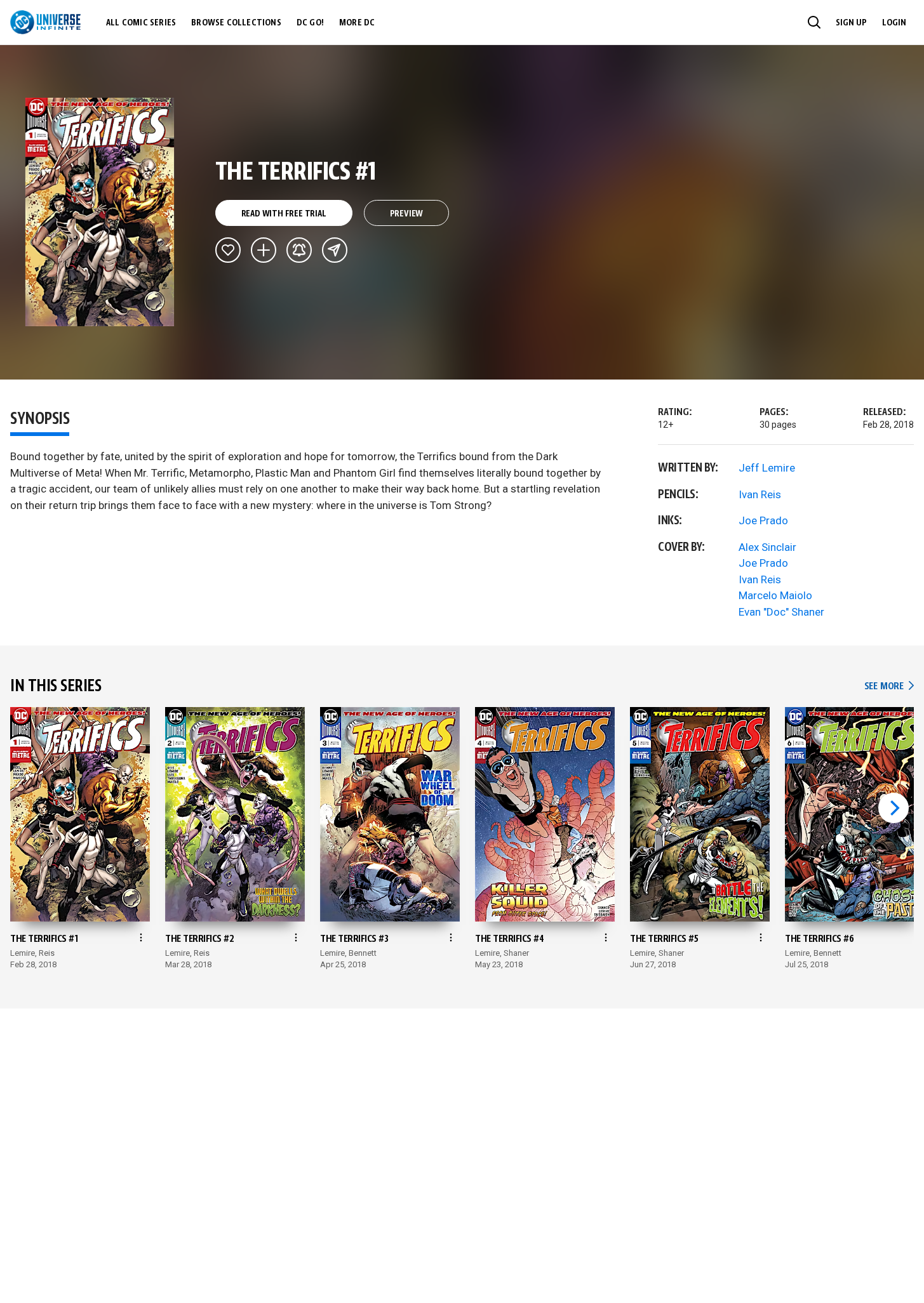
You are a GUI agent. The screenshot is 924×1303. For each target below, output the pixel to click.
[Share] (334, 250)
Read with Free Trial (283, 214)
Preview (407, 214)
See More (889, 686)
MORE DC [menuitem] (357, 23)
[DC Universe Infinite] (45, 22)
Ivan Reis (760, 494)
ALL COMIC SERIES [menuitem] (141, 23)
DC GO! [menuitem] (310, 23)
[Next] (893, 808)
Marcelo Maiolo (775, 595)
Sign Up (851, 23)
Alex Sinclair (767, 547)
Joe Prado (763, 520)
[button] (814, 22)
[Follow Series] (299, 250)
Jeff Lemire (767, 467)
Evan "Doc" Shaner (781, 611)
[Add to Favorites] (228, 250)
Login (894, 23)
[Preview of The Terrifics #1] (100, 212)
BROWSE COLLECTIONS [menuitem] (236, 23)
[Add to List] (263, 250)
